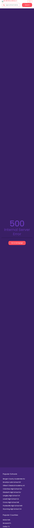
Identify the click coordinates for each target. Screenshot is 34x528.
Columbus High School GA (12, 489)
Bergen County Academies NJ (14, 479)
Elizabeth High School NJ (12, 492)
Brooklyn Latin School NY (12, 482)
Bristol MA (6, 520)
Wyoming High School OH (12, 509)
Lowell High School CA (11, 499)
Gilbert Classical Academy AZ (14, 485)
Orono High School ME (11, 502)
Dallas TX (6, 526)
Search (27, 5)
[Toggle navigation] (30, 1)
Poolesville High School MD (12, 506)
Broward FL (7, 523)
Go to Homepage (17, 243)
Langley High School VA (11, 496)
